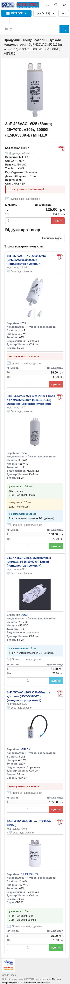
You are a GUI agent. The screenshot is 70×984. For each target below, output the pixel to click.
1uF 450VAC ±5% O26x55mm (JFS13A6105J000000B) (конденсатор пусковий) (26, 259)
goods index (9, 975)
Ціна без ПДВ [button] (44, 13)
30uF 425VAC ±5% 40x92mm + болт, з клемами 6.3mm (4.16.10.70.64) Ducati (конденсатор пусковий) (31, 399)
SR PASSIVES (29, 874)
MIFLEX (24, 157)
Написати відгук (52, 237)
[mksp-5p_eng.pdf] (62, 149)
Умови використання (32, 982)
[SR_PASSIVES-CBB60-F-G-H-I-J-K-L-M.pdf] (60, 822)
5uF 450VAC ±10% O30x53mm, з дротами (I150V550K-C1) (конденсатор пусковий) (28, 696)
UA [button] (62, 13)
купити (58, 220)
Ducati (24, 453)
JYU (23, 323)
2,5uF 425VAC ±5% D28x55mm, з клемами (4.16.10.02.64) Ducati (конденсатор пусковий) (29, 561)
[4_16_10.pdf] (60, 397)
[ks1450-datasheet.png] (60, 257)
